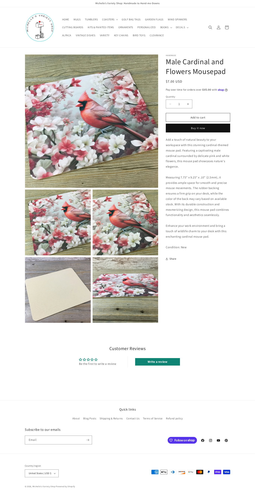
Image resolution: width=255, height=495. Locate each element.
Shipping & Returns (111, 418)
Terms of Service (153, 418)
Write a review (157, 362)
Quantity (170, 96)
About (76, 418)
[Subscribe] (88, 440)
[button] (109, 19)
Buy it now (198, 128)
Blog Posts (89, 418)
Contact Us (133, 418)
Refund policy (174, 418)
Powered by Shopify (65, 486)
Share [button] (173, 259)
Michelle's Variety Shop (43, 486)
